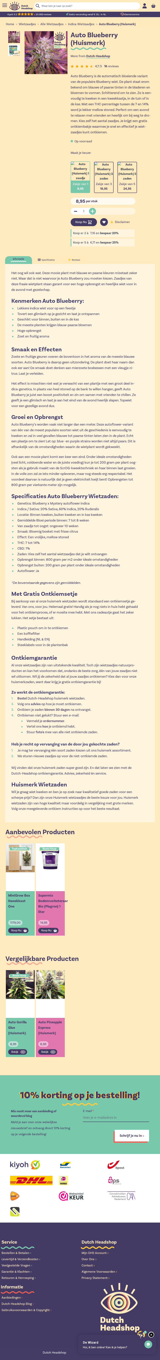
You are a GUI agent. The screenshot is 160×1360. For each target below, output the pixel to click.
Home (10, 24)
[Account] (144, 5)
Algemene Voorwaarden (99, 1271)
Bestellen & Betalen (16, 1253)
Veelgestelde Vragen (17, 1265)
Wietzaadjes (27, 24)
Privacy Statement (96, 1278)
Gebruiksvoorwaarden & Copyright (27, 1310)
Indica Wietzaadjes (81, 24)
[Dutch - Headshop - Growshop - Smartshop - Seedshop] (21, 6)
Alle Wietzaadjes (52, 24)
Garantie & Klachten (17, 1271)
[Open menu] (4, 5)
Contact (88, 1265)
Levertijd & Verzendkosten (21, 1259)
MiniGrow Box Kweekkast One (19, 900)
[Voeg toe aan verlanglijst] (104, 222)
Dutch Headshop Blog (18, 1304)
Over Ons (89, 1259)
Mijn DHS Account (95, 1253)
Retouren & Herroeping (19, 1278)
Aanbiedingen (12, 1297)
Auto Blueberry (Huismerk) (117, 24)
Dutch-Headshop (98, 56)
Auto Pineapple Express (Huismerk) (50, 1027)
